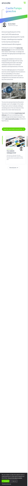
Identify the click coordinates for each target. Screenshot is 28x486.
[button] (25, 3)
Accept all (6, 481)
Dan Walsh (12, 24)
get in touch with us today (12, 119)
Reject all (14, 481)
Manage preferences (6, 484)
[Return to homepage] (6, 3)
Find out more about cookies (15, 478)
